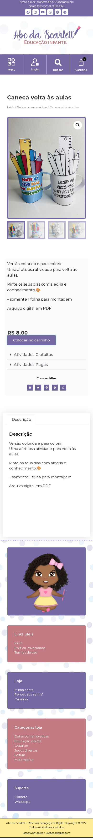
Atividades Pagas (31, 364)
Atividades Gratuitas (33, 354)
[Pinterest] (58, 12)
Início (10, 107)
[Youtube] (43, 12)
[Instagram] (35, 12)
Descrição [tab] (21, 419)
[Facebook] (28, 12)
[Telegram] (65, 12)
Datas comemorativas (32, 107)
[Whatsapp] (50, 12)
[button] (11, 62)
